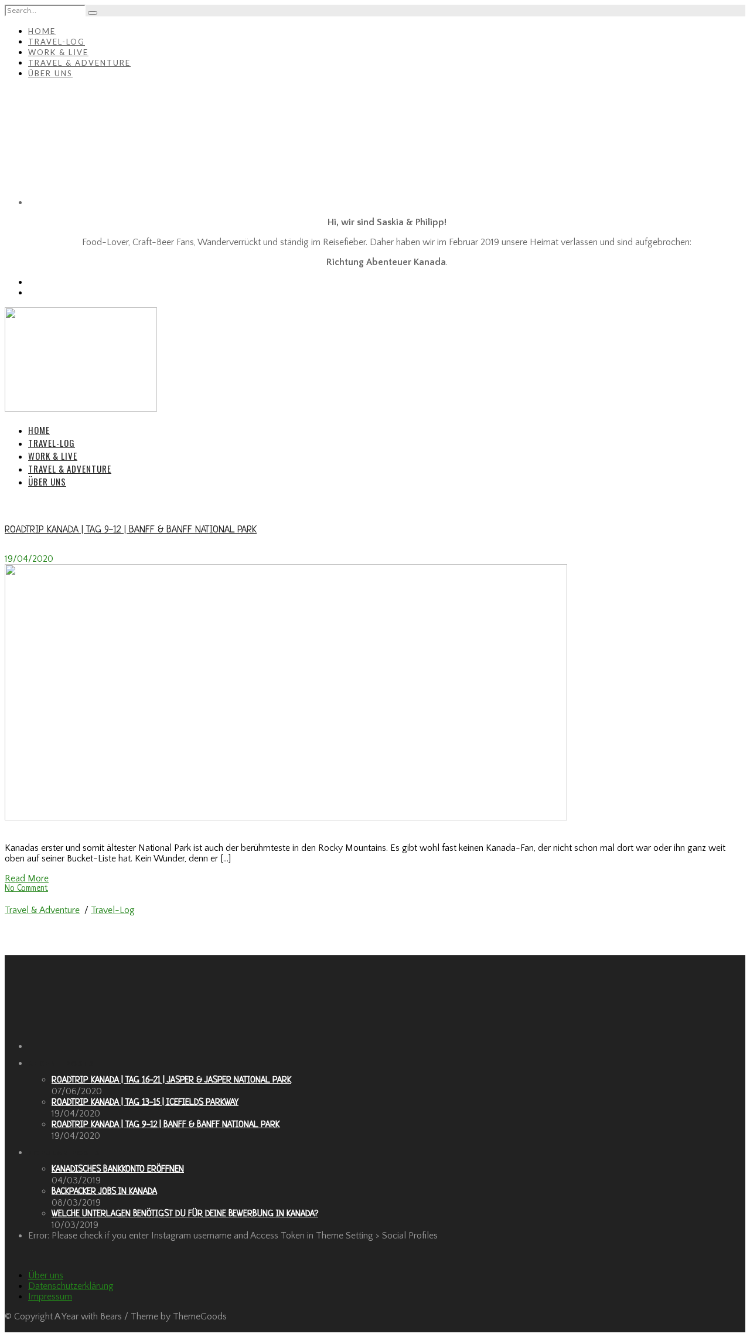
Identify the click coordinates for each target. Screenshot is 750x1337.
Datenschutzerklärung (71, 1286)
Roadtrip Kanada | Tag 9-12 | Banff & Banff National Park (131, 529)
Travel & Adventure (79, 62)
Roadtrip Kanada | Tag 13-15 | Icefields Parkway (145, 1103)
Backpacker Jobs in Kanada (104, 1192)
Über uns (50, 73)
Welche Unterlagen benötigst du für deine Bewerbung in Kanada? (185, 1214)
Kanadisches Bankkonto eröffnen (118, 1170)
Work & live (58, 52)
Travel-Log (56, 41)
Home (42, 31)
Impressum (50, 1296)
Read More (27, 878)
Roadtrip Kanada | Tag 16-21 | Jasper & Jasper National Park (171, 1080)
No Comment (26, 889)
